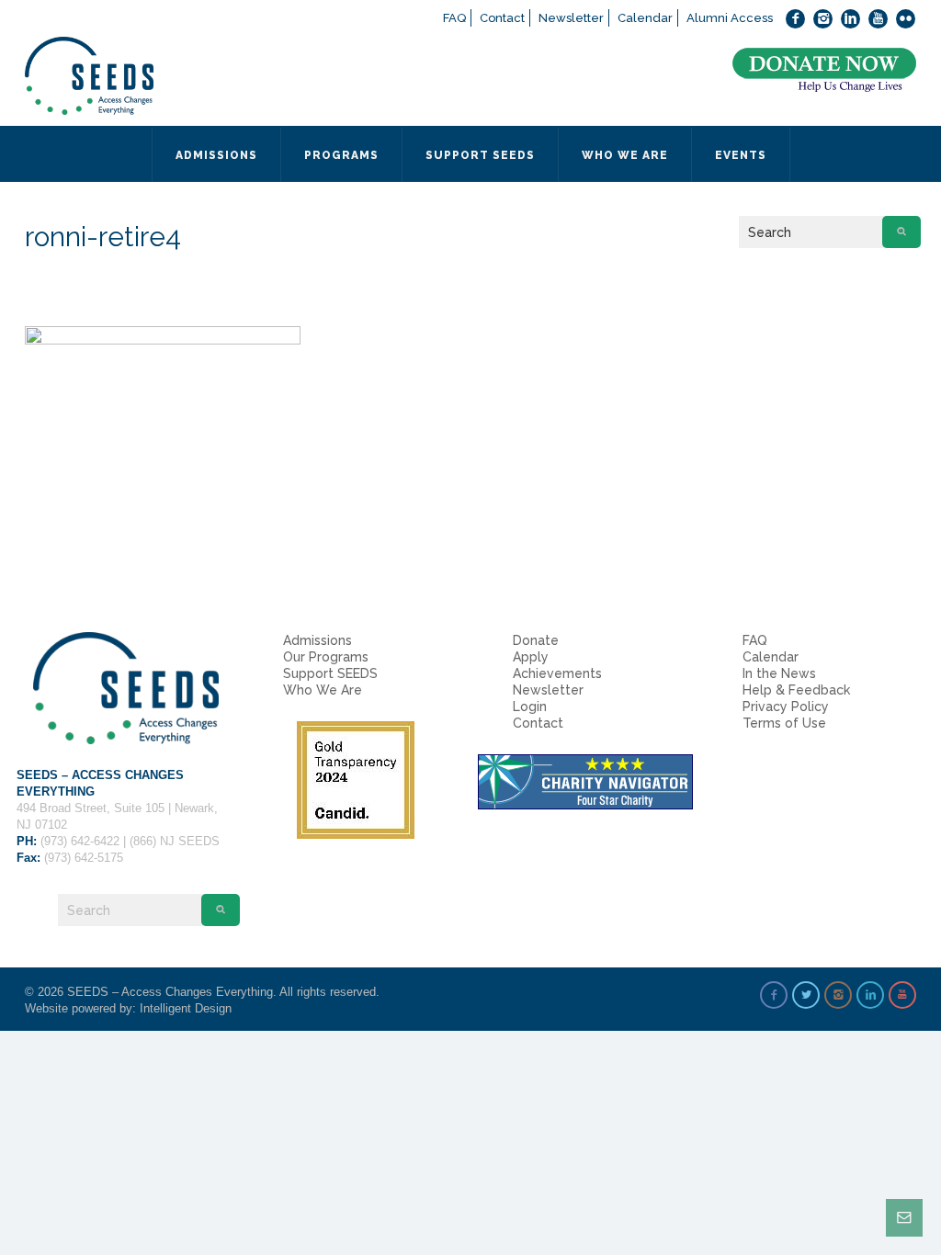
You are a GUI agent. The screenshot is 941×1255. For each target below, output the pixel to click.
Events (740, 155)
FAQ (454, 18)
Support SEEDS (330, 673)
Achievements (557, 673)
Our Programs (325, 657)
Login (530, 706)
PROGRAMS (341, 155)
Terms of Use (784, 723)
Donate (536, 640)
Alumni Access (729, 18)
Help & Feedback (796, 690)
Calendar (645, 18)
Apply (531, 657)
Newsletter (571, 18)
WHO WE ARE (625, 155)
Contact (502, 18)
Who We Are (322, 690)
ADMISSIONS (216, 155)
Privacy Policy (786, 706)
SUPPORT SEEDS (480, 155)
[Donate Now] (824, 70)
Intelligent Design (186, 1008)
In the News (779, 673)
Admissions (317, 640)
